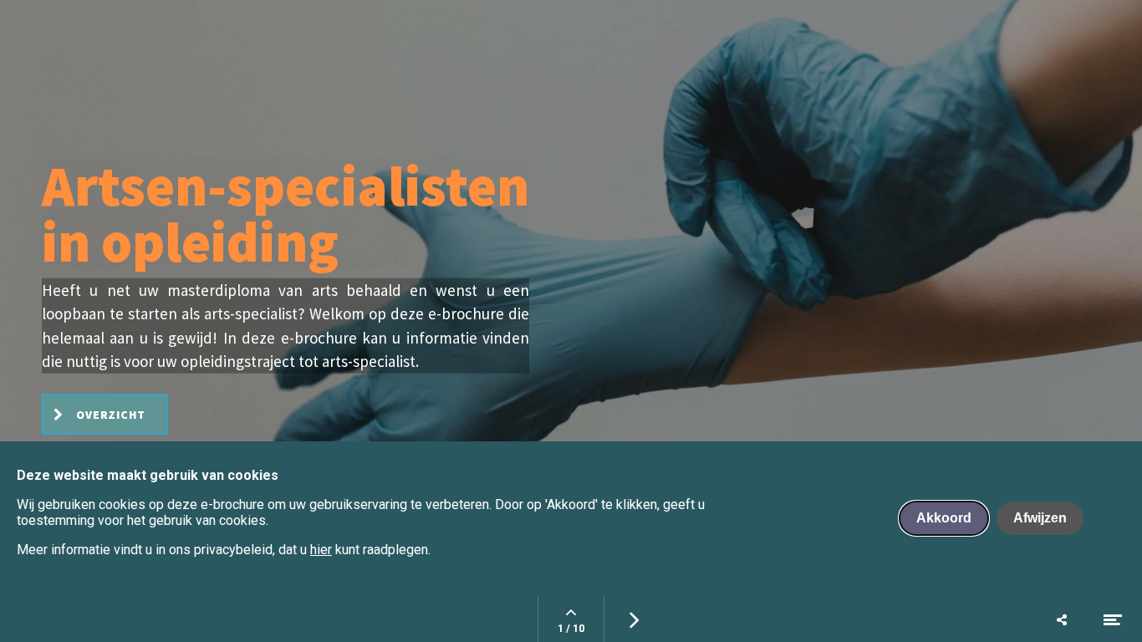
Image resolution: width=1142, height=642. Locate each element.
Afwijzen (1040, 518)
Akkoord (943, 518)
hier (321, 550)
